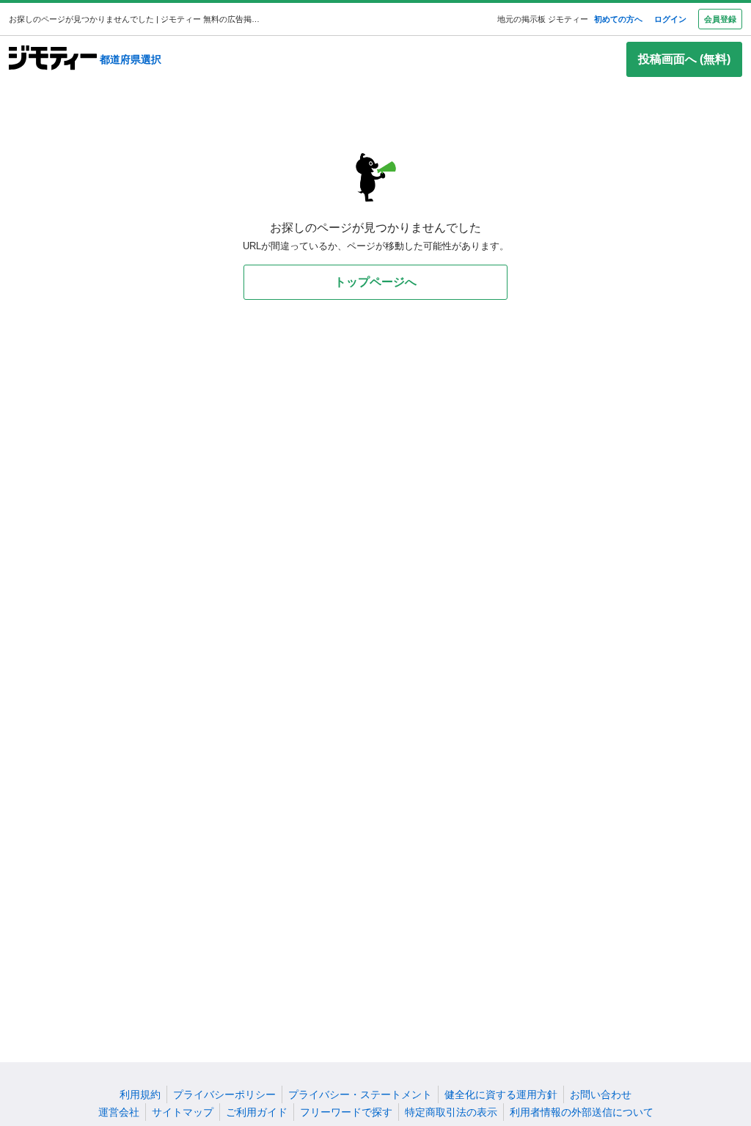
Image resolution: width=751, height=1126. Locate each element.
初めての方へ (618, 19)
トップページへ (375, 282)
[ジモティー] (53, 59)
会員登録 (720, 19)
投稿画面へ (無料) (684, 59)
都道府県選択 (130, 59)
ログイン (670, 19)
